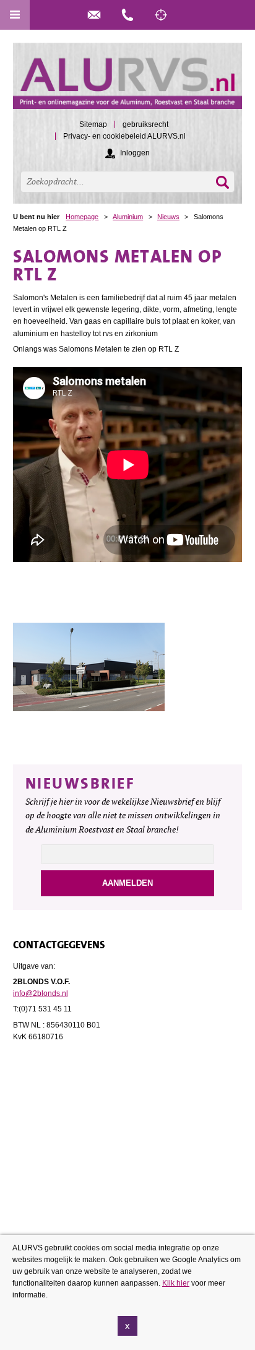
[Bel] (127, 15)
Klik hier (175, 1283)
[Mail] (94, 15)
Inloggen (135, 153)
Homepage (82, 216)
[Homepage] (128, 81)
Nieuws (168, 216)
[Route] (161, 15)
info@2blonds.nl (40, 993)
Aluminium (128, 216)
